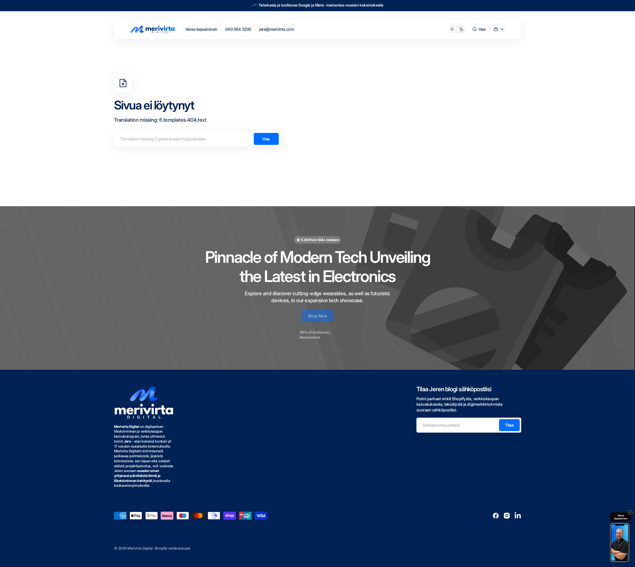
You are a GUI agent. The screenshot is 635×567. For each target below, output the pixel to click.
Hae (266, 138)
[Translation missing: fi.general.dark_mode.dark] (457, 29)
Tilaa (509, 425)
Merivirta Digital (140, 548)
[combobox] (197, 138)
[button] (479, 29)
